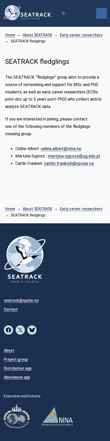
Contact (11, 309)
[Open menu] (63, 13)
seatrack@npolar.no (21, 300)
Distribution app (17, 368)
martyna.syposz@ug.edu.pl (74, 156)
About (9, 350)
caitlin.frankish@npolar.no (69, 163)
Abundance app (17, 377)
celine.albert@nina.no (61, 148)
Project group (16, 359)
